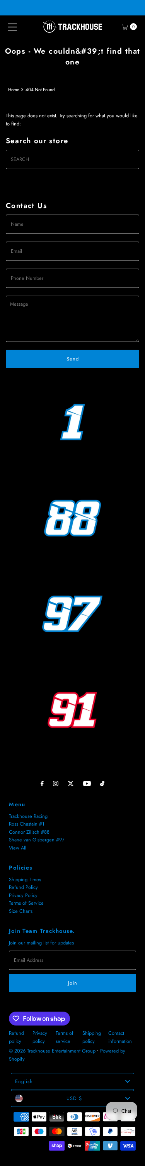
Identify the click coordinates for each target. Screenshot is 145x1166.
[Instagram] (55, 783)
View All (17, 847)
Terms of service (64, 1036)
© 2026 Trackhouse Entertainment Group (52, 1050)
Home (13, 89)
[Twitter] (71, 783)
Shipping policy (91, 1036)
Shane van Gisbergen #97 (37, 839)
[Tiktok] (102, 783)
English (24, 1081)
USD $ (74, 1098)
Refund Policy (23, 887)
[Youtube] (87, 783)
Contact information (120, 1036)
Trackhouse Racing (28, 816)
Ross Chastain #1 (26, 824)
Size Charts (20, 911)
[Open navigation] (12, 26)
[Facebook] (42, 783)
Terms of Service (26, 903)
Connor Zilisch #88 (29, 832)
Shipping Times (25, 879)
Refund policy (16, 1036)
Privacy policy (39, 1036)
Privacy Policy (23, 895)
